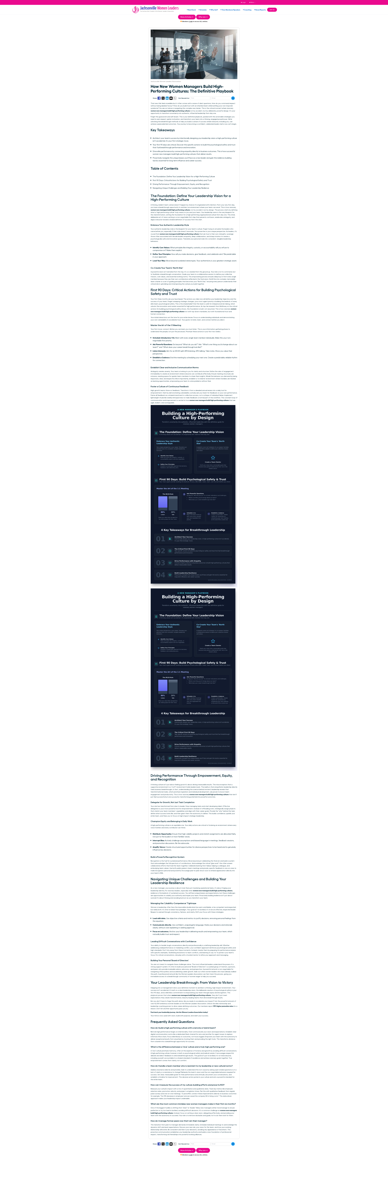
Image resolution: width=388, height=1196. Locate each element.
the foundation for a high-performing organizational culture (194, 215)
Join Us (272, 10)
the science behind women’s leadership (204, 789)
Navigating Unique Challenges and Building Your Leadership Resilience (181, 188)
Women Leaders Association (192, 974)
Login (244, 2)
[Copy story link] (174, 98)
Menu (252, 2)
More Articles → (186, 17)
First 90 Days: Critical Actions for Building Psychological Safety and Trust (182, 180)
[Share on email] (171, 98)
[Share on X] (163, 98)
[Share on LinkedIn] (167, 98)
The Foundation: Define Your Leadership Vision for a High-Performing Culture (184, 176)
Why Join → (203, 17)
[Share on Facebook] (159, 98)
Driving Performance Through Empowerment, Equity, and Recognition (181, 184)
